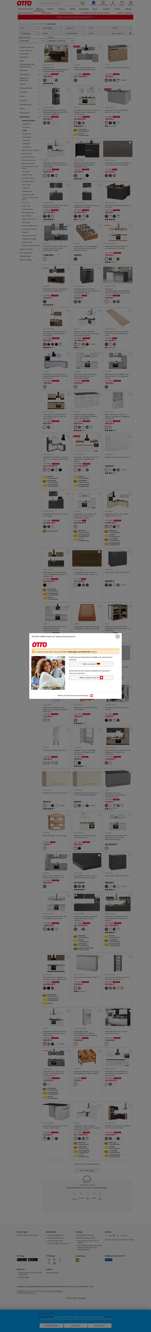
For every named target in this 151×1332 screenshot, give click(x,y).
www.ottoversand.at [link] (73, 695)
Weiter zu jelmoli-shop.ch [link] (89, 677)
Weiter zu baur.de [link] (89, 664)
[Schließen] (117, 636)
